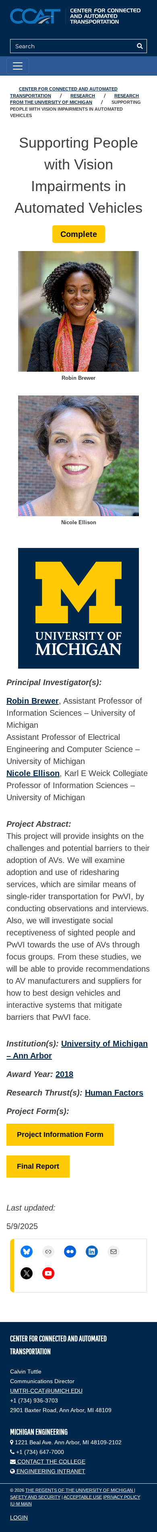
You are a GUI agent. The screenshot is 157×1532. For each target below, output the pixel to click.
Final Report (38, 1166)
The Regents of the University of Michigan (79, 1490)
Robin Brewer (32, 700)
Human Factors (114, 1092)
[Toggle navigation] (17, 66)
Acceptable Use (83, 1497)
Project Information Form (60, 1134)
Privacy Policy (122, 1497)
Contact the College (50, 1461)
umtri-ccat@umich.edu (46, 1391)
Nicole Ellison (33, 773)
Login (19, 1517)
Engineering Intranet (50, 1471)
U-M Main (21, 1503)
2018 (64, 1074)
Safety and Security (35, 1497)
